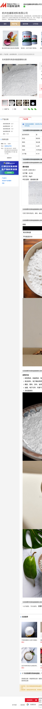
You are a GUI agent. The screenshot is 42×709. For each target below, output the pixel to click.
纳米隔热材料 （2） (8, 126)
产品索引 (4, 178)
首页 (1, 54)
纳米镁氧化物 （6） (8, 131)
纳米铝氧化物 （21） (8, 124)
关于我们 (14, 705)
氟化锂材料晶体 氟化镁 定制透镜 (10, 48)
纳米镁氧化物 (13, 54)
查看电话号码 (8, 146)
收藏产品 (6, 109)
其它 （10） (6, 134)
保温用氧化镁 (33, 678)
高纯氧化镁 (24, 678)
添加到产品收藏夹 (6, 181)
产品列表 (6, 54)
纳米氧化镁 (24, 681)
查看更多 (9, 158)
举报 (15, 109)
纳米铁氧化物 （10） (8, 129)
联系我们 (23, 705)
